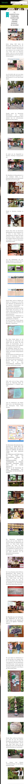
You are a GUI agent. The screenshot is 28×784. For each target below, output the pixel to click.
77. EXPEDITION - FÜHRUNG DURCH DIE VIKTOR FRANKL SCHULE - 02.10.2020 (14, 19)
